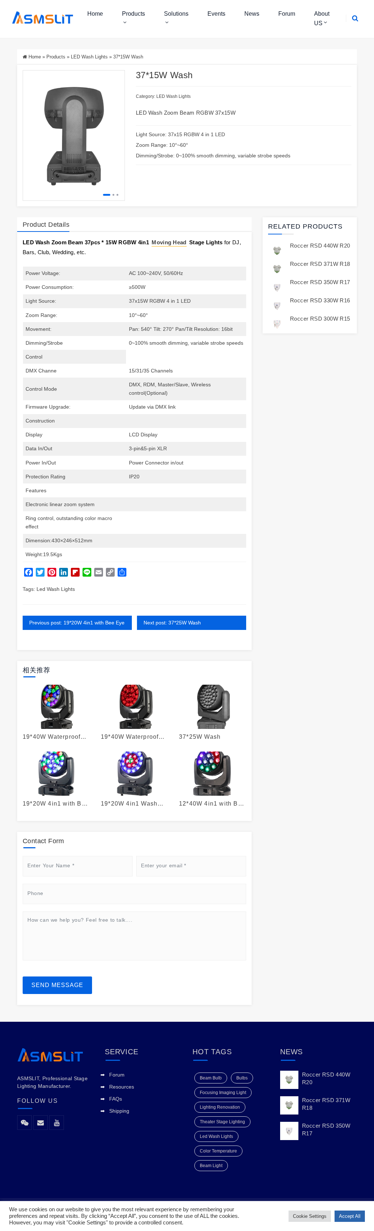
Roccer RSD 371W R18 (320, 264)
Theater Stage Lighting (222, 1121)
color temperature (218, 1151)
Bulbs (242, 1078)
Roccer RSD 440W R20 (320, 245)
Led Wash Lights (56, 589)
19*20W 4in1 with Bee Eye (56, 803)
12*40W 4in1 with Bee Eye (212, 803)
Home (95, 14)
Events (216, 14)
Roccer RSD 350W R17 (320, 282)
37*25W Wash (200, 737)
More (54, 707)
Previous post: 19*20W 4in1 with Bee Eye (77, 623)
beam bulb (211, 1078)
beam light (211, 1165)
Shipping (119, 1111)
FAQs (115, 1099)
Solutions (176, 14)
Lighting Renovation (220, 1107)
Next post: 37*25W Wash (172, 623)
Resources (121, 1087)
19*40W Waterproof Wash (130, 737)
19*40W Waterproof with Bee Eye (51, 737)
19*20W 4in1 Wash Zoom (129, 803)
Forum (286, 14)
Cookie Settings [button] (310, 1216)
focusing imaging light (223, 1092)
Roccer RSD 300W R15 (320, 319)
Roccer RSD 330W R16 (320, 300)
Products (133, 14)
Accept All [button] (349, 1216)
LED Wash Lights (89, 57)
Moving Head (169, 242)
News (251, 14)
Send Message (57, 985)
